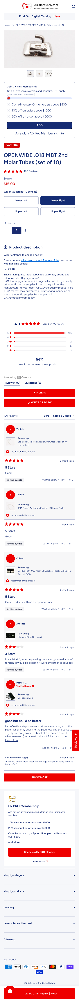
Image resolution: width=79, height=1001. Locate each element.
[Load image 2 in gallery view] (39, 73)
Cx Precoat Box (25, 698)
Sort (46, 415)
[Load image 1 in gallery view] (30, 73)
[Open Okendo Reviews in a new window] (18, 377)
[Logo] (39, 6)
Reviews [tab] (12, 383)
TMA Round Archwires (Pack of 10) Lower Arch (41, 508)
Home (7, 25)
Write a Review (47, 404)
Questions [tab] (33, 383)
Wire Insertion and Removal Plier (40, 260)
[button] (73, 6)
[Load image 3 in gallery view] (48, 73)
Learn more (38, 861)
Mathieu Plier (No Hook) (30, 637)
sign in (59, 133)
